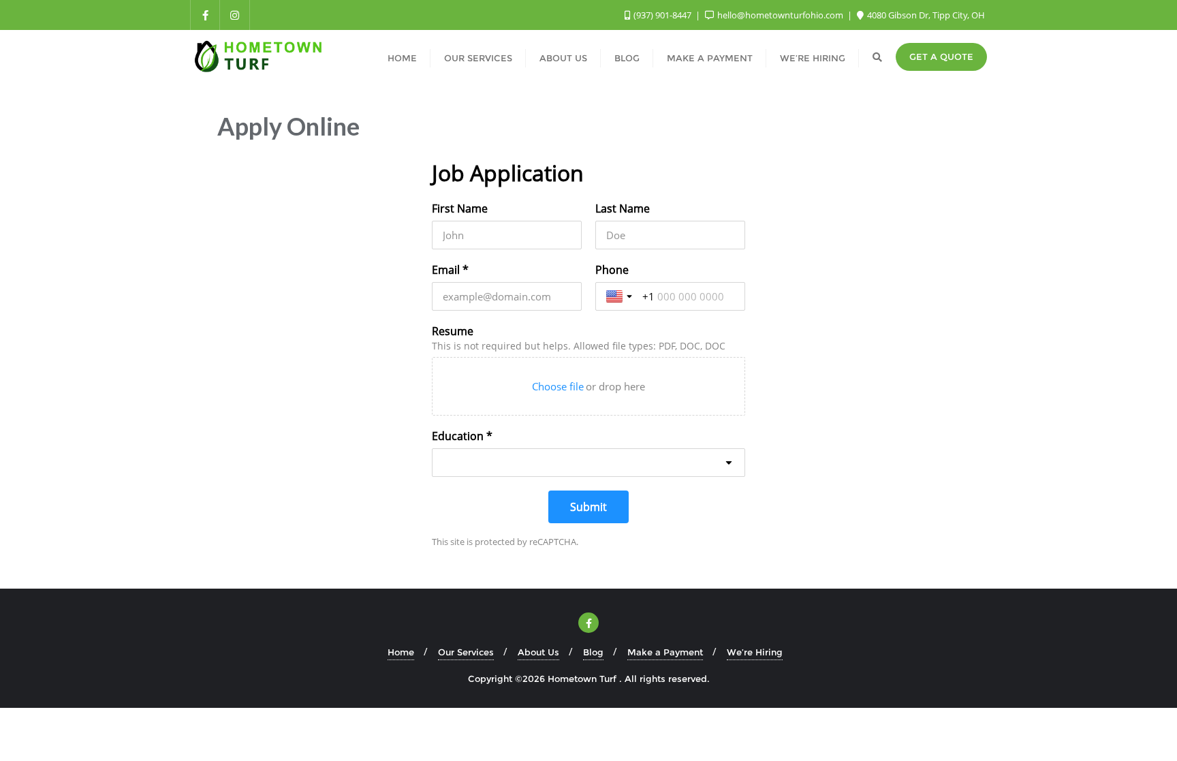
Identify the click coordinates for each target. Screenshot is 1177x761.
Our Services (466, 652)
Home (401, 652)
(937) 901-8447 (662, 15)
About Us (538, 652)
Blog (593, 652)
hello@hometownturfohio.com (780, 15)
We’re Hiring (755, 652)
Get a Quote (941, 56)
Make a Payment (665, 652)
